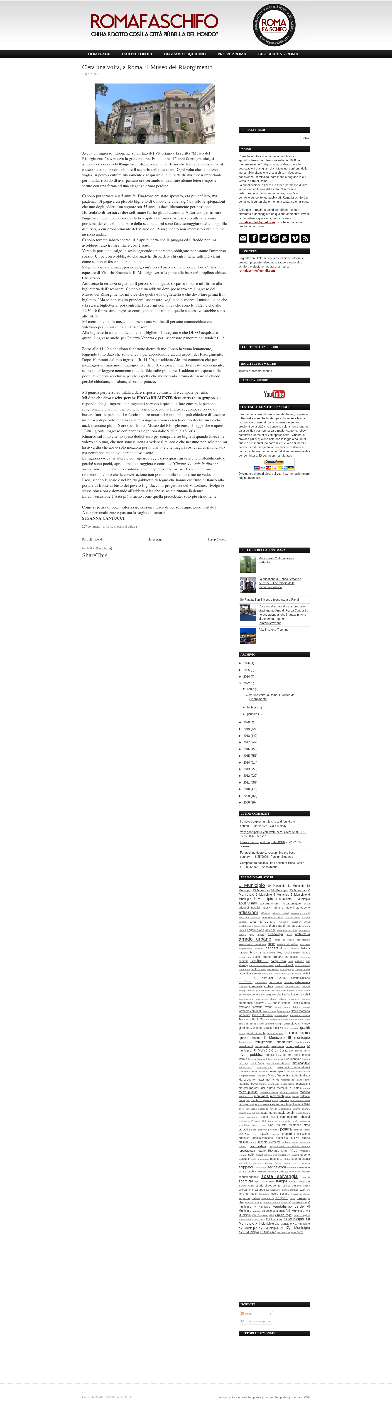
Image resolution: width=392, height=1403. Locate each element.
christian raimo (302, 969)
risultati (259, 1154)
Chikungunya (287, 969)
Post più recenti (92, 539)
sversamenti (246, 1189)
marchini (263, 1071)
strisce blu (289, 1185)
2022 (247, 683)
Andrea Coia (293, 925)
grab (296, 1028)
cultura (132, 526)
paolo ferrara (303, 1113)
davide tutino (303, 990)
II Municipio (274, 1037)
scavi (295, 1163)
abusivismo (248, 903)
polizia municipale (254, 1133)
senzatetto (303, 1167)
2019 (247, 729)
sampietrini (244, 1163)
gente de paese (247, 1023)
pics (270, 1125)
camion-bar (259, 961)
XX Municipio (268, 1232)
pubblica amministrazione (256, 1137)
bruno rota (245, 957)
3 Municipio (264, 894)
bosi (287, 952)
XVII (282, 1228)
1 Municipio (252, 885)
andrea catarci (275, 925)
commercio (247, 978)
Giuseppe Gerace (261, 1027)
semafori (291, 1167)
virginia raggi (283, 1215)
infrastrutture (284, 1042)
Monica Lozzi (246, 1096)
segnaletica (276, 1167)
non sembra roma (300, 1100)
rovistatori (285, 1159)
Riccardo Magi (278, 1150)
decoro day (245, 994)
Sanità (278, 1163)
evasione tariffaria (250, 1006)
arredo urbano (255, 938)
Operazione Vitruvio (289, 1109)
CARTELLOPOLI (137, 54)
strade (259, 1185)
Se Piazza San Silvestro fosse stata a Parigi (269, 599)
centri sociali (258, 969)
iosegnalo (278, 1046)
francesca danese (300, 1015)
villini (271, 1215)
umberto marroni (271, 1202)
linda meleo (302, 1054)
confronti (245, 982)
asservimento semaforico (252, 944)
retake (261, 1150)
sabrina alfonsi (301, 1158)
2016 (247, 749)
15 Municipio (297, 890)
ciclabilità (245, 973)
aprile (251, 689)
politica (286, 1129)
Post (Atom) (104, 548)
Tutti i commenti (255, 1321)
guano (242, 1033)
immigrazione (263, 1042)
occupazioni (246, 1104)
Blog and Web (301, 1397)
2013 (247, 769)
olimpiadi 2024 (301, 1104)
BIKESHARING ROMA (278, 54)
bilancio (271, 952)
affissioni (248, 912)
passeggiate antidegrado (285, 1121)
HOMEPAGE (99, 54)
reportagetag (247, 1150)
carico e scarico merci (261, 965)
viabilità (257, 1211)
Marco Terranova (258, 1075)
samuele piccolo (262, 1163)
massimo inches (268, 1079)
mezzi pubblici (248, 1092)
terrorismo (264, 1194)
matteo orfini (303, 1080)
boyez (306, 952)
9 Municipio (302, 899)
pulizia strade (300, 1137)
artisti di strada (284, 940)
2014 (247, 762)
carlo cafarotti (302, 965)
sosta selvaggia (279, 1176)
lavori (307, 1050)
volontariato (245, 1219)
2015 (247, 755)
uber (241, 1202)
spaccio (306, 1177)
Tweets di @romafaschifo (255, 371)
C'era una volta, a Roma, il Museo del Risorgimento (147, 67)
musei (295, 1096)
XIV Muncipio (283, 1223)
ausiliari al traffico (287, 944)
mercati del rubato (262, 1088)
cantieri (299, 961)
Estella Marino (301, 1002)
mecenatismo (287, 1084)
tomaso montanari (300, 1194)
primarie (276, 1134)
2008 (247, 802)
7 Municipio (263, 899)
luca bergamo (275, 1059)
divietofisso (262, 999)
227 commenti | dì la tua (97, 526)
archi (289, 934)
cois (297, 973)
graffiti (305, 1028)
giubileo (244, 1028)
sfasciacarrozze (266, 1171)
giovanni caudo (300, 1023)
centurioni (273, 969)
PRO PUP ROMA (232, 54)
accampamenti (269, 903)
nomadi (284, 1100)
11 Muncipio (296, 885)
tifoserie (284, 1193)
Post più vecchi (217, 539)
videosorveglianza (273, 1210)
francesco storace (279, 1019)
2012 (247, 775)
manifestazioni (264, 1067)
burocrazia (292, 956)
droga (273, 999)
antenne (270, 930)
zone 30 (295, 1232)
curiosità (279, 986)
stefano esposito (299, 1181)
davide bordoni (287, 990)
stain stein (268, 1181)
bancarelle (273, 948)
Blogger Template (275, 1397)
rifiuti (293, 1150)
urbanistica (299, 1202)
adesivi (266, 907)
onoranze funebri (267, 1109)
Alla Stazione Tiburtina (273, 629)
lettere (287, 1055)
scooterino (261, 1167)
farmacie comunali (250, 1011)
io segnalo (262, 1046)
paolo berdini (286, 1112)
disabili (305, 994)
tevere (274, 1193)
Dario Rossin (272, 990)
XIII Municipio (264, 1223)
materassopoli (288, 1080)
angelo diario (255, 930)
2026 (247, 663)
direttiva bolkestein (288, 994)
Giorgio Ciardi (282, 1023)
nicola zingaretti (261, 1100)
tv (309, 1198)
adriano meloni (284, 907)
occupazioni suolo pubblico (273, 1104)
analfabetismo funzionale (252, 926)
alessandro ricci (272, 917)
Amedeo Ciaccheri (290, 922)
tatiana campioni (290, 1190)
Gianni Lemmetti (265, 1023)
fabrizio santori (301, 1007)
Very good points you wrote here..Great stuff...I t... (273, 832)
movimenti (277, 1096)
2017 (247, 742)
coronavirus (261, 982)
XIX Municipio (301, 1223)
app (252, 934)
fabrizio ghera (283, 1007)
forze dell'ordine (262, 1015)
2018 (247, 735)
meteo (306, 1088)
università (286, 1202)
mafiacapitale (301, 1063)
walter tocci (258, 1219)
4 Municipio (281, 894)
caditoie (243, 961)
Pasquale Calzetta (261, 1121)
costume (243, 986)
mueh (288, 1096)
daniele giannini (255, 990)
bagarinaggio (245, 948)
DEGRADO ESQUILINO (185, 54)
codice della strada (284, 973)
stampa (281, 1181)
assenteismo (303, 940)
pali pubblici (253, 1113)
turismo (301, 1198)
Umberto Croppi (253, 1202)
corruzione (275, 982)
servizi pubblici (248, 1171)
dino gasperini (268, 994)
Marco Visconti (278, 1075)
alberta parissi (280, 913)
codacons (267, 973)
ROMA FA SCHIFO (118, 1397)
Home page (155, 539)
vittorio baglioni (302, 1215)
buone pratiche (273, 956)
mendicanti (303, 1083)
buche (257, 956)
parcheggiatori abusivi (295, 1116)
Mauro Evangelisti (269, 1084)
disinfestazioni (246, 999)
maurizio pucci (248, 1083)
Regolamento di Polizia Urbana (290, 1146)
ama (253, 921)
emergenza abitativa (251, 1002)
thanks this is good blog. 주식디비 (262, 842)
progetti (287, 1133)
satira (287, 1163)
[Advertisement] (274, 93)
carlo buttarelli (284, 965)
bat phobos (292, 948)
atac (271, 944)
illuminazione (245, 1042)
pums (253, 1142)
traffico (256, 1198)
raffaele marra (290, 1142)
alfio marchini (292, 917)
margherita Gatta (299, 1075)
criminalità (255, 986)
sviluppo (260, 1189)
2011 (247, 782)
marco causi (294, 1071)
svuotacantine (273, 1190)
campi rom (278, 961)
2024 (247, 676)
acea (307, 903)
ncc (248, 1100)
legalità (269, 1054)
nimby (275, 1100)
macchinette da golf (278, 1063)
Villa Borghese (260, 1215)
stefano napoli (246, 1185)
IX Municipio (263, 1050)
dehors (256, 994)
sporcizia (246, 1181)
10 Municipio (276, 885)
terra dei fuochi (248, 1193)
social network (302, 1171)
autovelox (305, 944)
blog (279, 952)
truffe (292, 1198)
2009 (247, 796)
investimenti (246, 1046)
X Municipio (274, 1219)
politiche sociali (302, 1129)
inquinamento (303, 1042)
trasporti (281, 1198)
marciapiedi (277, 1071)
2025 (247, 670)
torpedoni (244, 1198)
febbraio (252, 707)
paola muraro (268, 1112)
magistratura (245, 1067)
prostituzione (302, 1133)
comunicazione (300, 977)
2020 (247, 722)
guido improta (256, 1033)
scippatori (246, 1167)
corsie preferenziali (297, 982)
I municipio (297, 1032)
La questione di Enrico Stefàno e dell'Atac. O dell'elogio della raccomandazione (280, 583)
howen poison (275, 1033)
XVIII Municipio (249, 1232)
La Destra (281, 1050)
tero (308, 1190)
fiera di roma (269, 1011)
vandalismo (282, 1206)
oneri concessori (248, 1109)
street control (273, 1185)
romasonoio (263, 1159)
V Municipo (262, 1206)
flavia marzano (301, 1011)
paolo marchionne (249, 1117)
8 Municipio (283, 899)
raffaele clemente (269, 1141)
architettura (302, 934)
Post (247, 1314)
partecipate (244, 1121)
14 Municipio (279, 890)
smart (291, 1171)
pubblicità (282, 1137)
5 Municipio (298, 894)
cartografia (244, 969)
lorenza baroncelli (257, 1059)
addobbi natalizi (249, 907)
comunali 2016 (273, 978)
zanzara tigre (283, 1232)
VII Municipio (295, 1210)
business (305, 957)
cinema (256, 973)
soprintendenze (248, 1176)
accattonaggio (291, 903)
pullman (244, 1141)
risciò (250, 1154)
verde (299, 1206)
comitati (305, 973)
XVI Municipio (268, 1228)
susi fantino (303, 1185)
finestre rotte (283, 1011)
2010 (247, 789)
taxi (302, 1189)
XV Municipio (248, 1228)
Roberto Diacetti (290, 1155)
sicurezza (281, 1171)
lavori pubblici (251, 1055)
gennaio (252, 714)
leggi (278, 1055)
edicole (283, 999)
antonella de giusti (287, 930)
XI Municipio (293, 1219)
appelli (260, 934)
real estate (258, 1146)
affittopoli (265, 913)
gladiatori (289, 1028)
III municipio (299, 1037)
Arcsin (235, 1397)
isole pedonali (295, 1046)
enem (268, 1003)
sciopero (305, 1163)
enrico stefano (282, 1002)
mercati (243, 1087)
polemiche (273, 1129)
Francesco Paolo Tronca (254, 1019)
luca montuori (292, 1058)
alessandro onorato (249, 917)
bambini (259, 948)
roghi (253, 1159)
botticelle (296, 952)
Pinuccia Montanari (288, 1124)
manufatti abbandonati (293, 1067)
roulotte (274, 1158)
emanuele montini (299, 999)
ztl (301, 1232)
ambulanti (267, 921)
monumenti (261, 1096)
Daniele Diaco (292, 986)
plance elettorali (258, 1129)
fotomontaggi (281, 1015)
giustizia (278, 1027)
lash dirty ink (296, 1050)
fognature (244, 1015)
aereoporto (303, 907)
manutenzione (248, 1071)
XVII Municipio (298, 1228)
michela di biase (269, 1092)
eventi (268, 1006)
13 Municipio (261, 890)
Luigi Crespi (258, 1063)
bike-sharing (258, 952)
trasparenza (267, 1198)
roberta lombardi (272, 1155)
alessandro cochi (300, 913)
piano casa (259, 1125)
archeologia (275, 934)
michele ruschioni (288, 1092)
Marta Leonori (247, 1079)
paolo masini (269, 1116)
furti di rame (304, 1019)
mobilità (305, 1092)
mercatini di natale (289, 1087)
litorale (243, 1058)
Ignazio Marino (249, 1037)
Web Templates (251, 1397)
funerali (293, 1019)
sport (258, 1181)
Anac (307, 922)
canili (290, 961)
